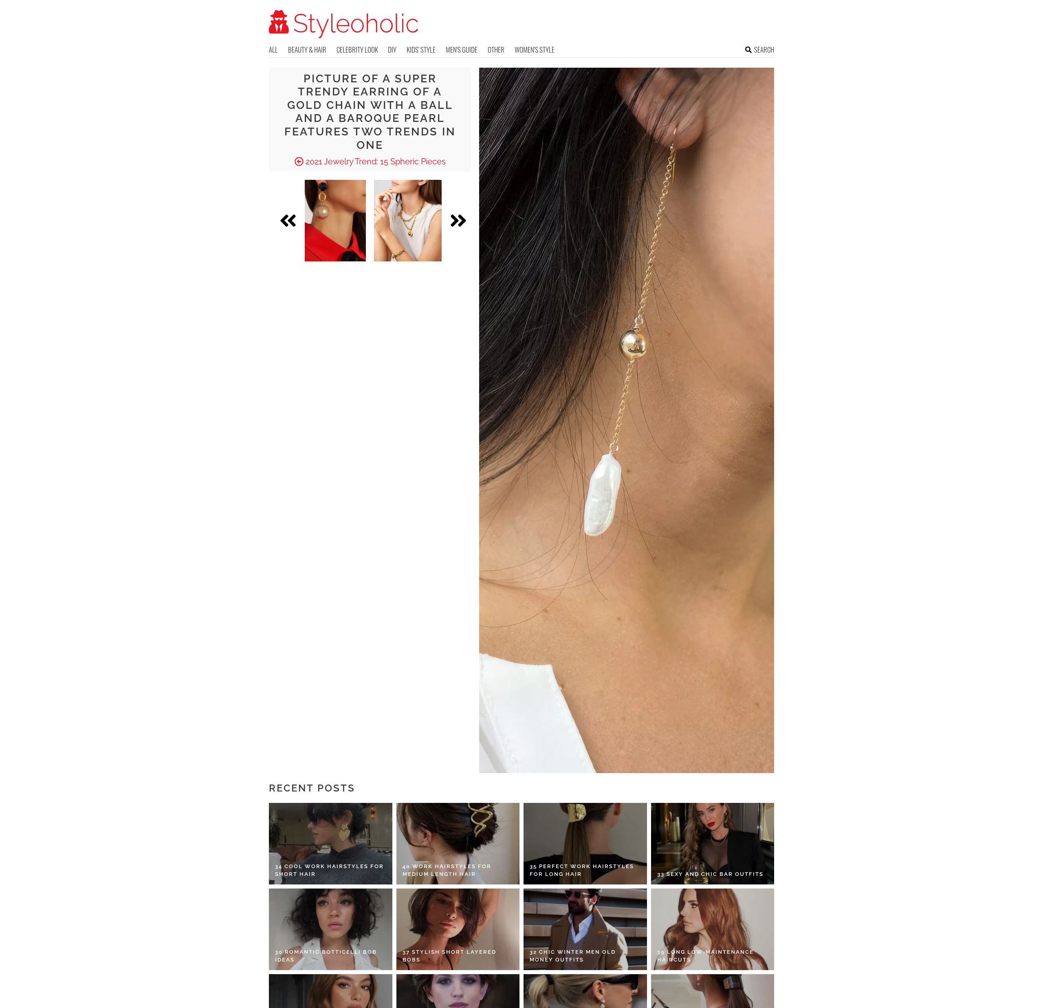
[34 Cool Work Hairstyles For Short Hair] (330, 843)
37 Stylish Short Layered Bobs (449, 956)
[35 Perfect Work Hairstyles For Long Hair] (585, 843)
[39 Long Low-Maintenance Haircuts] (713, 929)
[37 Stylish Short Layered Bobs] (458, 929)
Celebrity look (357, 49)
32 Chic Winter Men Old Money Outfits (573, 956)
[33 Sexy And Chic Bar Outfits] (713, 843)
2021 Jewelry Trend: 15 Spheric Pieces (375, 161)
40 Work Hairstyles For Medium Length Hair (447, 870)
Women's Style (535, 49)
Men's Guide (461, 49)
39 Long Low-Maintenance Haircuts (705, 956)
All (273, 49)
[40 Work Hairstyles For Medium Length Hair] (458, 843)
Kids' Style (421, 49)
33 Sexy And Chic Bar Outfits (710, 874)
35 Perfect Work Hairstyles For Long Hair (582, 870)
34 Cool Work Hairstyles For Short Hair (329, 870)
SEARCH (764, 49)
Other (496, 49)
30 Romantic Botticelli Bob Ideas (326, 956)
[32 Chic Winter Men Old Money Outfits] (585, 929)
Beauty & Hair (307, 49)
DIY (392, 49)
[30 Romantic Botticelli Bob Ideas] (330, 929)
